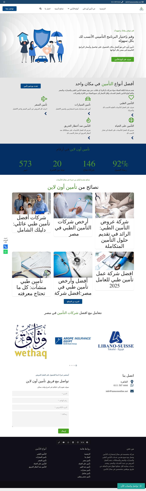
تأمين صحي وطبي (83, 476)
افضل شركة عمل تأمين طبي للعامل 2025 (114, 279)
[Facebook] (87, 442)
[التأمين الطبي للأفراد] (132, 115)
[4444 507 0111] (131, 385)
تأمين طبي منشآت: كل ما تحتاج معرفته (31, 287)
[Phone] (5, 246)
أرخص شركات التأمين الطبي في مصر (73, 227)
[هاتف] (59, 442)
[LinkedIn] (73, 442)
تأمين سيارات (85, 470)
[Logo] (141, 9)
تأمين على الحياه (84, 463)
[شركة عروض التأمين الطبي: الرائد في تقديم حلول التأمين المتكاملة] (114, 194)
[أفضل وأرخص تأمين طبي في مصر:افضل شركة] (73, 253)
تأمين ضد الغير (85, 467)
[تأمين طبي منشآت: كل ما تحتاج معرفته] (31, 253)
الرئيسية (87, 454)
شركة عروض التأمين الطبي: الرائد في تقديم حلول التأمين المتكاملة (115, 233)
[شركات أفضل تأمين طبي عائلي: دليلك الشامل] (31, 194)
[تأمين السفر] (29, 99)
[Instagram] (78, 442)
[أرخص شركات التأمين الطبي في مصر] (73, 194)
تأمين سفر (86, 460)
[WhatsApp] (4, 2)
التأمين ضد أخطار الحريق (77, 125)
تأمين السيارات (83, 104)
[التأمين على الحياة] (116, 120)
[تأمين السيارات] (73, 99)
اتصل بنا (87, 457)
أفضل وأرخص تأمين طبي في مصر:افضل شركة (73, 286)
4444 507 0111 (121, 385)
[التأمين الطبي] (116, 97)
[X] (82, 442)
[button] (40, 8)
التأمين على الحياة (124, 125)
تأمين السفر (41, 104)
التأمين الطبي (127, 103)
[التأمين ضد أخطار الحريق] (73, 120)
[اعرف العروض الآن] (5, 252)
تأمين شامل (86, 473)
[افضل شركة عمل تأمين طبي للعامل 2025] (114, 253)
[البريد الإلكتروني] (63, 442)
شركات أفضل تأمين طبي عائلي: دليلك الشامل (31, 223)
